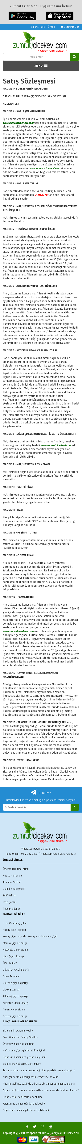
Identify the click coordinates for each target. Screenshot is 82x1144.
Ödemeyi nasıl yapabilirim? (18, 1044)
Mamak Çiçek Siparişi (15, 943)
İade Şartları (10, 902)
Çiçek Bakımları (11, 989)
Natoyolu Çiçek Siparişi (16, 949)
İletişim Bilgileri (12, 908)
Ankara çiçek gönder (14, 930)
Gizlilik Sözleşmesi (14, 889)
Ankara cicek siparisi (14, 1009)
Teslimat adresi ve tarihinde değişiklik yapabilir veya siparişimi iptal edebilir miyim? (39, 1071)
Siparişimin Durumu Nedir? (18, 1030)
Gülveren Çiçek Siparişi (16, 969)
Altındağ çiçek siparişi (15, 996)
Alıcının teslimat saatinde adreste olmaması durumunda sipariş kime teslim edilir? (39, 1084)
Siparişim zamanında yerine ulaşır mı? (24, 1057)
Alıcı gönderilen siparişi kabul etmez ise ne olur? (31, 1077)
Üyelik (51, 26)
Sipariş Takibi (38, 26)
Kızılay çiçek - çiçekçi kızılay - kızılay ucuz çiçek (30, 936)
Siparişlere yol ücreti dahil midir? (22, 1063)
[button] (41, 66)
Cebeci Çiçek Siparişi (15, 1016)
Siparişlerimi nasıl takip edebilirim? (23, 1097)
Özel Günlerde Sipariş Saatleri (20, 1037)
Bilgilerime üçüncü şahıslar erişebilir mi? (26, 1110)
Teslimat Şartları (12, 882)
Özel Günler (10, 963)
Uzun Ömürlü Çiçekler (15, 923)
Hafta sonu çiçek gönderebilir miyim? (24, 1050)
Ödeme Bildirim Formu (16, 869)
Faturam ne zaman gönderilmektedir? (24, 1103)
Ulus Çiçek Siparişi (13, 956)
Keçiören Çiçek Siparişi (16, 1003)
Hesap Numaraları (13, 875)
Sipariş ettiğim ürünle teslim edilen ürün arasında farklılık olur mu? (41, 1090)
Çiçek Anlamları (11, 976)
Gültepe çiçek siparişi (15, 983)
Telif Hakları (9, 895)
